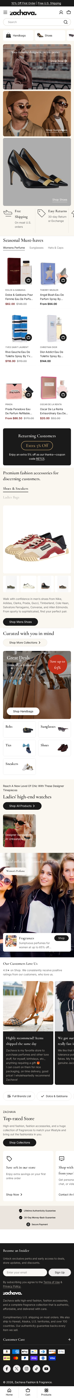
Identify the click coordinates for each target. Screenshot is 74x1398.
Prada (9, 404)
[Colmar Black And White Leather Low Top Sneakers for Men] (28, 584)
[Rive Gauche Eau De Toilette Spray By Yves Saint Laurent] (19, 328)
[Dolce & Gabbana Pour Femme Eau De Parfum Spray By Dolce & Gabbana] (19, 271)
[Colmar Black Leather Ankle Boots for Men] (45, 584)
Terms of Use (51, 1282)
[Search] (65, 22)
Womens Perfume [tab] (14, 247)
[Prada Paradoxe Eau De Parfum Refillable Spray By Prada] (19, 386)
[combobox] (37, 22)
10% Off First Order (23, 3)
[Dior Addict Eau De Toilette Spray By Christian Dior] (54, 328)
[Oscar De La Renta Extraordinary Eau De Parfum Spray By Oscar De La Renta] (54, 386)
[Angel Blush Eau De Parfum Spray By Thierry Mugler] (54, 271)
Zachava (20, 1382)
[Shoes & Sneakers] (37, 539)
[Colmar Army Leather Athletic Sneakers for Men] (11, 584)
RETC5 (40, 458)
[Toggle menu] (5, 12)
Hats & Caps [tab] (55, 247)
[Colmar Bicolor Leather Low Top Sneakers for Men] (63, 584)
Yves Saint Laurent (16, 347)
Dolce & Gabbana (15, 290)
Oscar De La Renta (51, 404)
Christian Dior (48, 347)
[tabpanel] (37, 601)
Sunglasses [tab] (36, 247)
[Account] (61, 12)
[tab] (15, 488)
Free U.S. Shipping (49, 3)
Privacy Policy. (12, 1286)
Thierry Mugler (49, 290)
